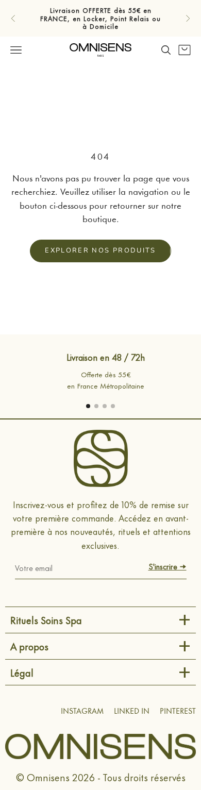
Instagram (82, 712)
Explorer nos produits (100, 250)
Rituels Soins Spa (46, 619)
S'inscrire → (167, 566)
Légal (22, 672)
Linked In (131, 712)
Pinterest (178, 712)
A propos (29, 645)
